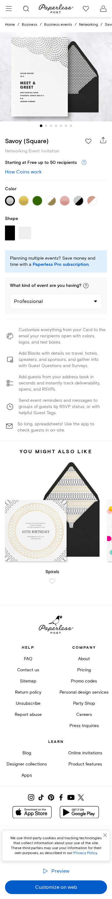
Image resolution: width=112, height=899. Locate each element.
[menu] (8, 8)
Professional (28, 301)
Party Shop (84, 703)
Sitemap (28, 681)
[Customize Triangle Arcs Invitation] (56, 76)
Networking (88, 24)
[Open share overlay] (103, 140)
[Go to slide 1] (41, 126)
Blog (26, 753)
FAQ (28, 658)
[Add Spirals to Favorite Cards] (52, 581)
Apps (26, 775)
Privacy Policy (85, 853)
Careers (84, 714)
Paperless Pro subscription (61, 264)
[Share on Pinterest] (51, 797)
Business (29, 24)
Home (10, 24)
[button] (86, 286)
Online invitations (85, 753)
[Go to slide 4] (56, 126)
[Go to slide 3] (51, 126)
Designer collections (27, 764)
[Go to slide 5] (61, 126)
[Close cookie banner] (105, 835)
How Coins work (23, 172)
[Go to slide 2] (46, 126)
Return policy (28, 692)
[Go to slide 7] (71, 126)
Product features (85, 764)
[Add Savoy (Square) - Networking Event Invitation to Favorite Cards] (88, 141)
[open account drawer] (103, 8)
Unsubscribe (28, 703)
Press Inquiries (84, 725)
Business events (58, 24)
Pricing (84, 670)
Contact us (28, 670)
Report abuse (28, 714)
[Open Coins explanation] (84, 163)
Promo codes (84, 681)
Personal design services (84, 692)
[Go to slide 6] (66, 126)
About (84, 658)
